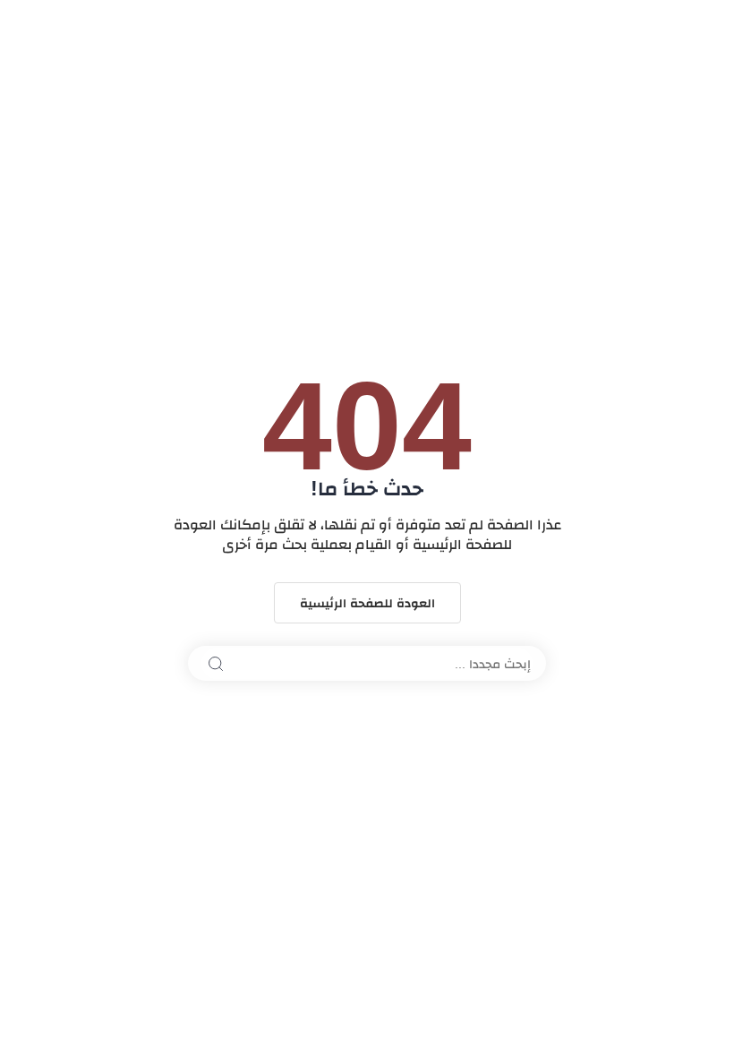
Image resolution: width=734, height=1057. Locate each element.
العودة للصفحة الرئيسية (367, 603)
